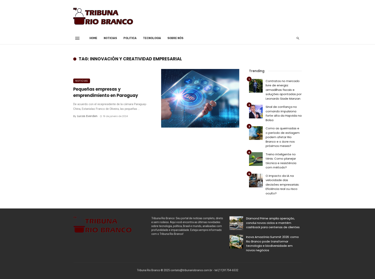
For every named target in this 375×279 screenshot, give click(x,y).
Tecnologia (152, 38)
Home (93, 38)
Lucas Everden (87, 116)
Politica (130, 38)
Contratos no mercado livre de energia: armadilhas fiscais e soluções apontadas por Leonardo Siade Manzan (284, 90)
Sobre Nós (175, 38)
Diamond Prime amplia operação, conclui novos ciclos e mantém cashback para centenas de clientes (273, 222)
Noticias (110, 38)
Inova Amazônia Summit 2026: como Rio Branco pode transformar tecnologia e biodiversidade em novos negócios (272, 243)
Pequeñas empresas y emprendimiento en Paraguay (105, 92)
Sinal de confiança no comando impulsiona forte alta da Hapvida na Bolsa (284, 113)
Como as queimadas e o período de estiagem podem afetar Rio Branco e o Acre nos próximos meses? (283, 137)
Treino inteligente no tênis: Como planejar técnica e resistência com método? (281, 161)
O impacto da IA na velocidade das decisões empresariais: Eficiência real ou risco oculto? (282, 184)
